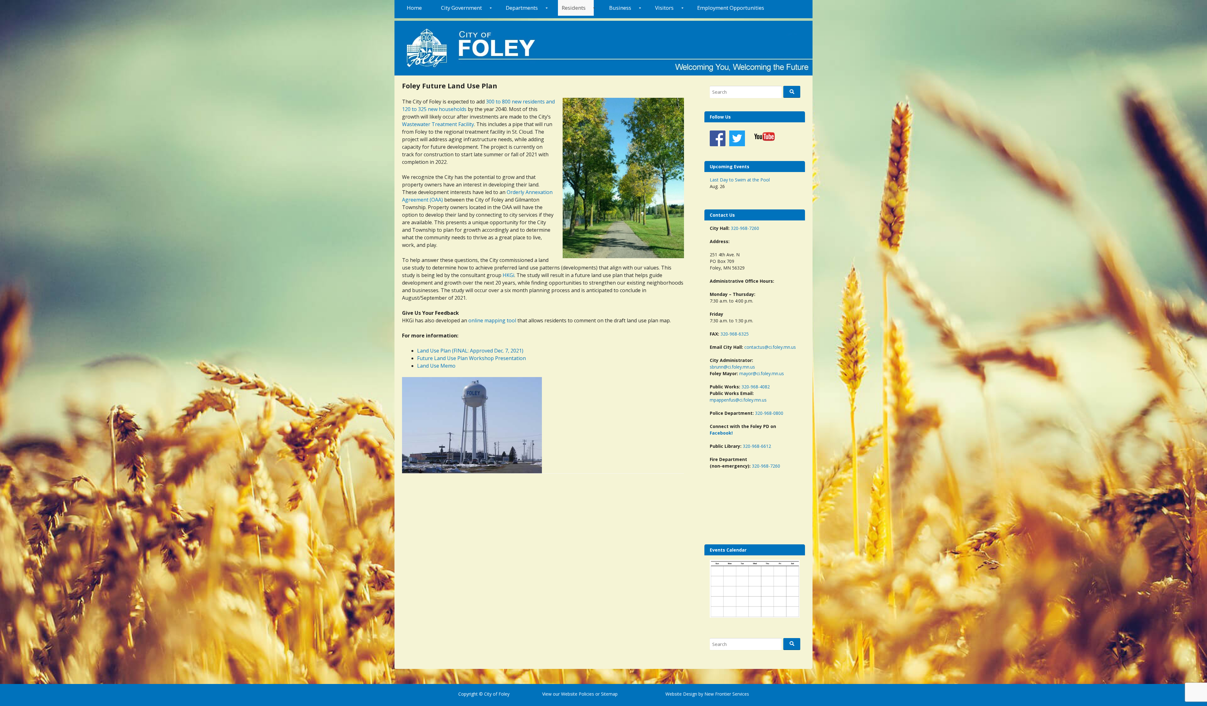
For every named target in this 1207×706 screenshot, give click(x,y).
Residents (574, 7)
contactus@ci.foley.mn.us (770, 347)
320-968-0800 (769, 413)
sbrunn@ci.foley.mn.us (732, 367)
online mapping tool (492, 320)
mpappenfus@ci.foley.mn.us (738, 400)
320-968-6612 (757, 446)
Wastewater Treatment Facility (438, 124)
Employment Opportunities (730, 7)
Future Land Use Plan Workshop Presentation (471, 358)
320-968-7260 (745, 228)
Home (414, 7)
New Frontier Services (726, 694)
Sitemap (609, 694)
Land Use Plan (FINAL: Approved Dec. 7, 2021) (470, 350)
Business (620, 7)
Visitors (664, 7)
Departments (522, 7)
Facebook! (721, 433)
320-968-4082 (755, 387)
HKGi (508, 275)
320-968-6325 (734, 334)
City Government (461, 7)
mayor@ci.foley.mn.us (761, 373)
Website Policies (577, 694)
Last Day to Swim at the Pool (740, 180)
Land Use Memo (436, 365)
